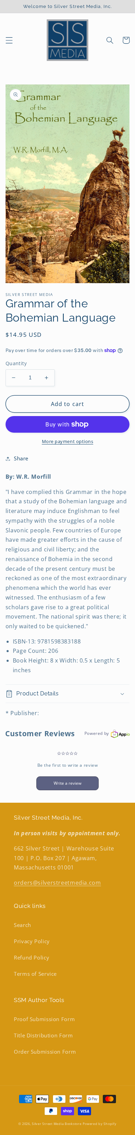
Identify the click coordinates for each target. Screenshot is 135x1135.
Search (22, 924)
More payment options (67, 441)
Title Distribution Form (43, 1035)
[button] (9, 40)
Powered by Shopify (99, 1124)
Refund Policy (31, 957)
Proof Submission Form (44, 1019)
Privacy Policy (32, 941)
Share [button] (21, 458)
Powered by (96, 733)
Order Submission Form (45, 1051)
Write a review (67, 783)
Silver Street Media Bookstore (56, 1124)
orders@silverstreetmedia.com (57, 882)
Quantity (16, 363)
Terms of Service (35, 973)
